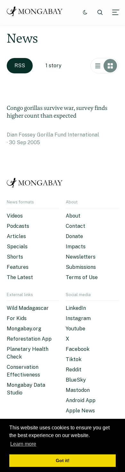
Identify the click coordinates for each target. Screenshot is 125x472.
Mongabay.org (24, 329)
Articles (16, 236)
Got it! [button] (63, 460)
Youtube (75, 329)
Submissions (81, 267)
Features (18, 267)
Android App (81, 400)
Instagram (78, 318)
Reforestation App (29, 339)
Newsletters (81, 257)
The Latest (20, 277)
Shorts (15, 257)
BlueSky (76, 380)
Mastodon (78, 390)
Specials (17, 247)
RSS (19, 65)
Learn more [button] (23, 444)
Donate (74, 236)
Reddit (73, 370)
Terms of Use (82, 277)
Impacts (76, 247)
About (73, 216)
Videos (15, 216)
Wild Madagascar (28, 308)
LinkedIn (76, 308)
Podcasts (18, 226)
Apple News (80, 411)
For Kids (17, 318)
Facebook (77, 349)
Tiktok (73, 359)
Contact (75, 226)
